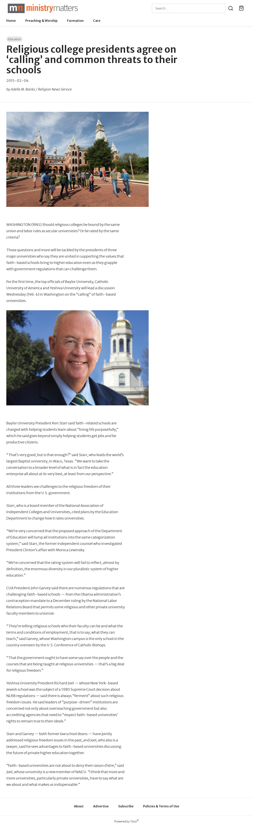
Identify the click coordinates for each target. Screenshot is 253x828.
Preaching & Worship (41, 21)
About (79, 806)
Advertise (101, 806)
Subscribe (126, 806)
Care (96, 21)
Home (11, 21)
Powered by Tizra (126, 821)
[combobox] (188, 8)
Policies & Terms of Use (161, 806)
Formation (75, 21)
